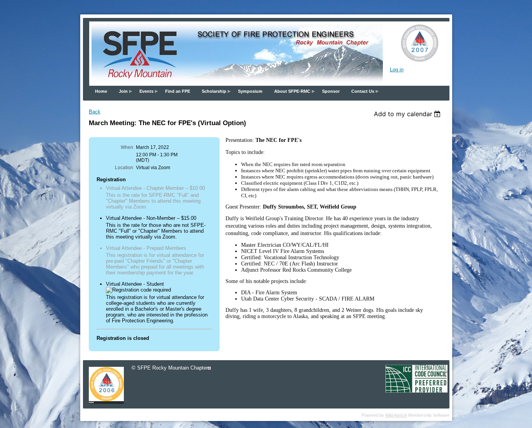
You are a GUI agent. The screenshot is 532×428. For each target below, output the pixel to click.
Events (146, 91)
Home (101, 91)
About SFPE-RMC (292, 91)
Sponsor (331, 91)
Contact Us (362, 91)
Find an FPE (177, 91)
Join (123, 91)
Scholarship (214, 91)
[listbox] (408, 113)
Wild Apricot (396, 415)
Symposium (250, 91)
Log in (396, 70)
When (127, 147)
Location (124, 167)
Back (94, 112)
